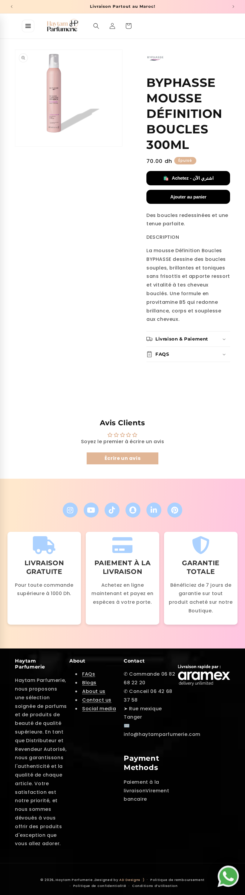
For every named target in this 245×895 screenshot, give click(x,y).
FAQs (88, 674)
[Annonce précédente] (11, 6)
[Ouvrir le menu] (28, 26)
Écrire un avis (122, 458)
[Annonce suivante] (233, 6)
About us (93, 691)
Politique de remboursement (177, 879)
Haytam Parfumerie (74, 879)
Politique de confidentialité (99, 885)
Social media (99, 708)
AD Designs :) (131, 879)
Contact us (96, 700)
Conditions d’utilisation (155, 885)
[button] (96, 26)
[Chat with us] (229, 875)
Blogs (89, 682)
